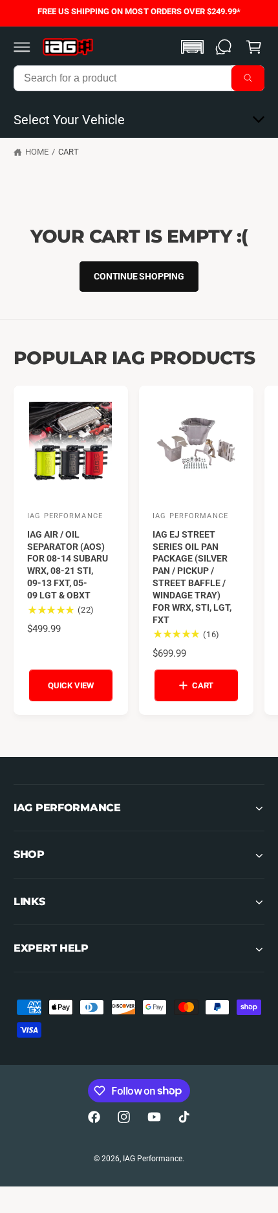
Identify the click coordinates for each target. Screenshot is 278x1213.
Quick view (71, 685)
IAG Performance (152, 1158)
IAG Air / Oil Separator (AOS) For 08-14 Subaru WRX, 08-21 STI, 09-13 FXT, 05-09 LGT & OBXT (67, 564)
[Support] (224, 46)
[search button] (247, 78)
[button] (22, 46)
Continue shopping (139, 276)
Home (36, 152)
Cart (68, 152)
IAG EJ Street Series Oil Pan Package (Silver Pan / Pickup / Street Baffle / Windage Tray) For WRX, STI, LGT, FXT (192, 577)
